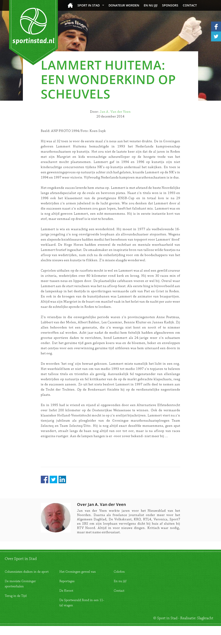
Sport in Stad (88, 5)
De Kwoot (66, 591)
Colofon (119, 572)
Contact (190, 5)
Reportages (66, 581)
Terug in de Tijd (16, 596)
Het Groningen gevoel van (77, 572)
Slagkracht (205, 618)
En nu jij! (151, 5)
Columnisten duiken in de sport (27, 572)
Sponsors (170, 5)
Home (70, 5)
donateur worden (124, 5)
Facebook (44, 479)
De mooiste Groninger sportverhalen (20, 583)
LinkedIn (62, 479)
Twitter (53, 479)
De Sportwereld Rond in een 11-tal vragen (81, 602)
